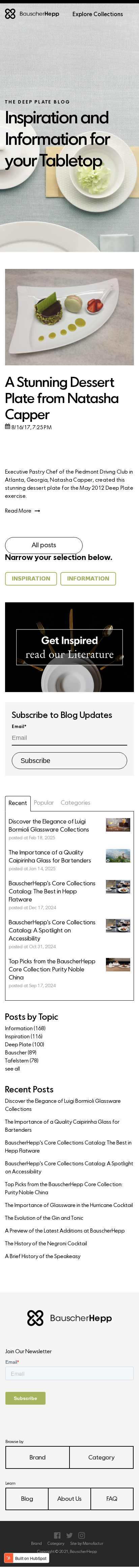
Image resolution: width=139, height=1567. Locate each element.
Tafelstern (21, 1061)
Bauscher (20, 1053)
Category (101, 1458)
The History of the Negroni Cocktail (46, 1244)
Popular (44, 803)
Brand (38, 1458)
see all (12, 1069)
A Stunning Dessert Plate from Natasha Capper (62, 399)
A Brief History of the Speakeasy (42, 1256)
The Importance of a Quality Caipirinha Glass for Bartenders (62, 1126)
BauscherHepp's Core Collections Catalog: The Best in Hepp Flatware (68, 1147)
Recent (18, 803)
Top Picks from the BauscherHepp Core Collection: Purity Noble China (63, 1189)
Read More (18, 511)
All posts (44, 545)
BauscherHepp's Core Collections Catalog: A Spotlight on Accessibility (69, 1168)
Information (25, 1029)
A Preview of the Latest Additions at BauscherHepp (65, 1231)
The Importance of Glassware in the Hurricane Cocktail (69, 1205)
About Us (69, 1499)
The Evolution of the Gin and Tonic (44, 1218)
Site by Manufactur (86, 1544)
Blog (27, 1499)
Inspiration (24, 1037)
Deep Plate (24, 1045)
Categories (75, 803)
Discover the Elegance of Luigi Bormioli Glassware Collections (63, 1105)
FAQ (112, 1499)
